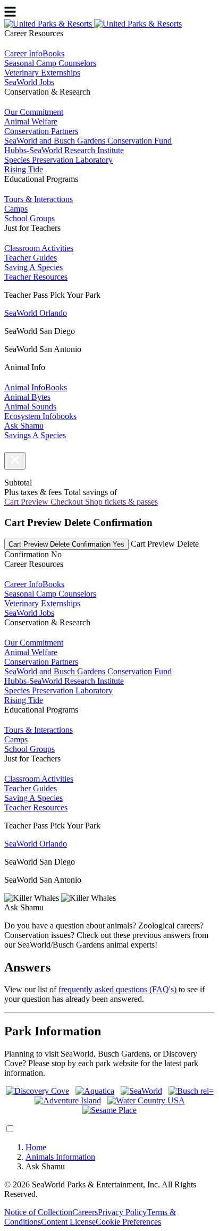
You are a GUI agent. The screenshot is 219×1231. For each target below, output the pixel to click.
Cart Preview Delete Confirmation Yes (66, 544)
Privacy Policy (122, 1212)
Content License (68, 1221)
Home (36, 1147)
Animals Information (60, 1156)
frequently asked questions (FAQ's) (117, 989)
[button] (15, 461)
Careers (85, 1212)
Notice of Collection (38, 1212)
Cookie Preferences (128, 1221)
